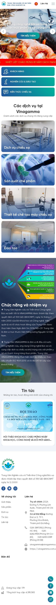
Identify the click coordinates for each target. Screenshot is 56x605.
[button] (53, 31)
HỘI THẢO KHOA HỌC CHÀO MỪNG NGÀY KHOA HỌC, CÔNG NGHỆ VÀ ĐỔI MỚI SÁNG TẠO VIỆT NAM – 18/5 (26, 439)
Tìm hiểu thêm (28, 36)
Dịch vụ (4, 512)
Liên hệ (44, 4)
